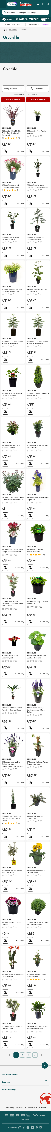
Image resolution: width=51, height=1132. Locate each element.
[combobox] (25, 12)
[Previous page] (9, 1055)
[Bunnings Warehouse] (26, 5)
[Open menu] (3, 4)
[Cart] (48, 4)
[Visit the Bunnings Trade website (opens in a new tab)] (45, 19)
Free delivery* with (34, 24)
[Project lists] (43, 4)
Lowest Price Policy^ (12, 24)
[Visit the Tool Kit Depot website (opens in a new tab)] (34, 19)
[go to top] (45, 1065)
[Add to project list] (5, 151)
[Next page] (42, 1055)
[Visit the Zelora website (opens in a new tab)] (21, 19)
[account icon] (38, 4)
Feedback (32, 1107)
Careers (42, 1107)
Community (9, 1107)
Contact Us (21, 1107)
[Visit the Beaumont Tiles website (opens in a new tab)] (8, 19)
